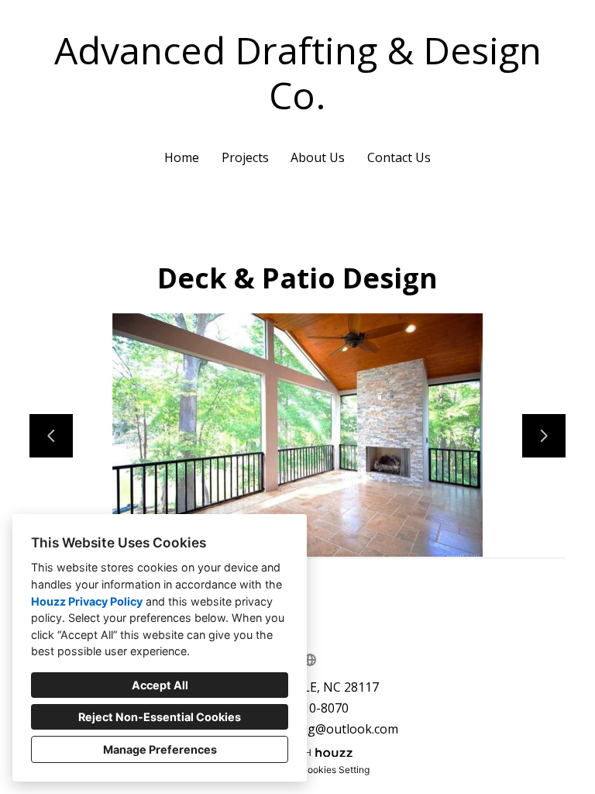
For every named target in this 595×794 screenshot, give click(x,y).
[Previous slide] (51, 435)
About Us (318, 157)
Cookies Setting (335, 769)
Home (181, 157)
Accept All (160, 685)
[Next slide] (544, 435)
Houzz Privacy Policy (87, 601)
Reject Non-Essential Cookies (159, 716)
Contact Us (399, 157)
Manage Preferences (160, 749)
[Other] (310, 660)
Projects (245, 157)
